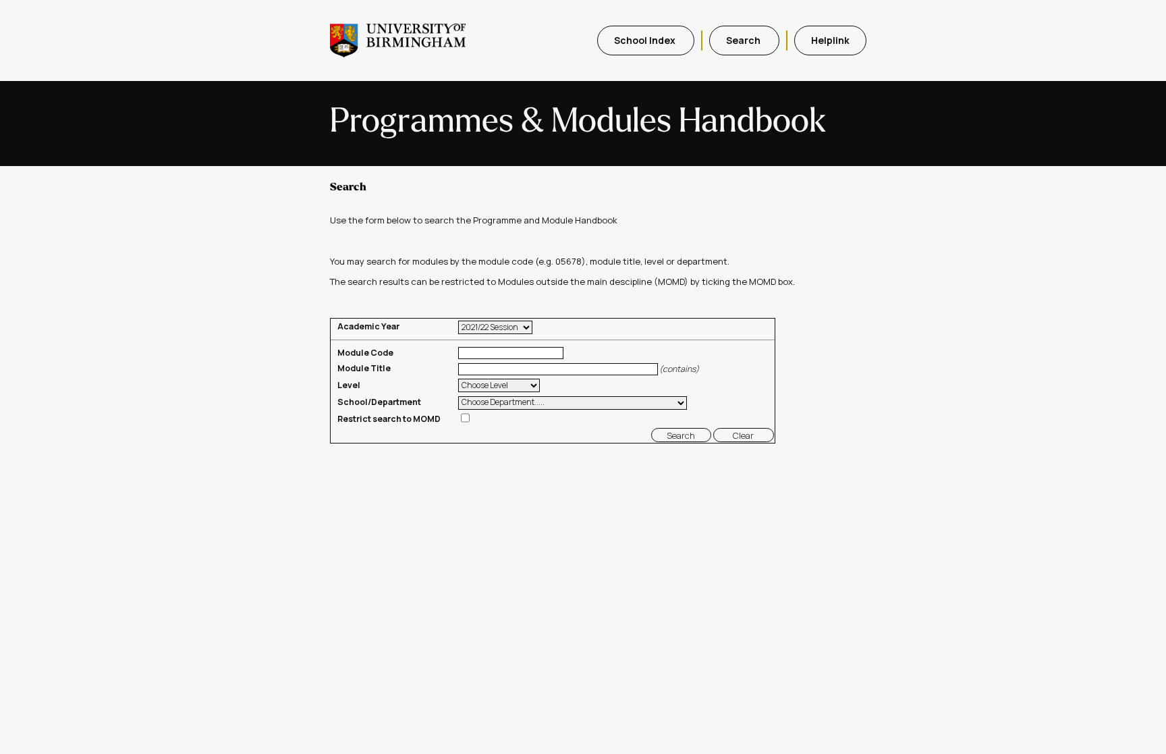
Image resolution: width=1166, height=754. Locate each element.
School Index (645, 40)
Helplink (830, 40)
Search (744, 40)
